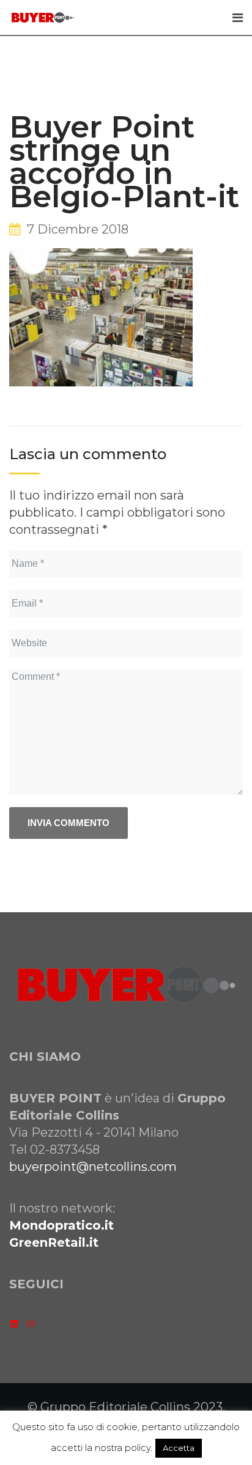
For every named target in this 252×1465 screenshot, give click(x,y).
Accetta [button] (179, 1448)
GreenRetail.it (53, 1242)
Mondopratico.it (61, 1225)
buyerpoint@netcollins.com (93, 1166)
